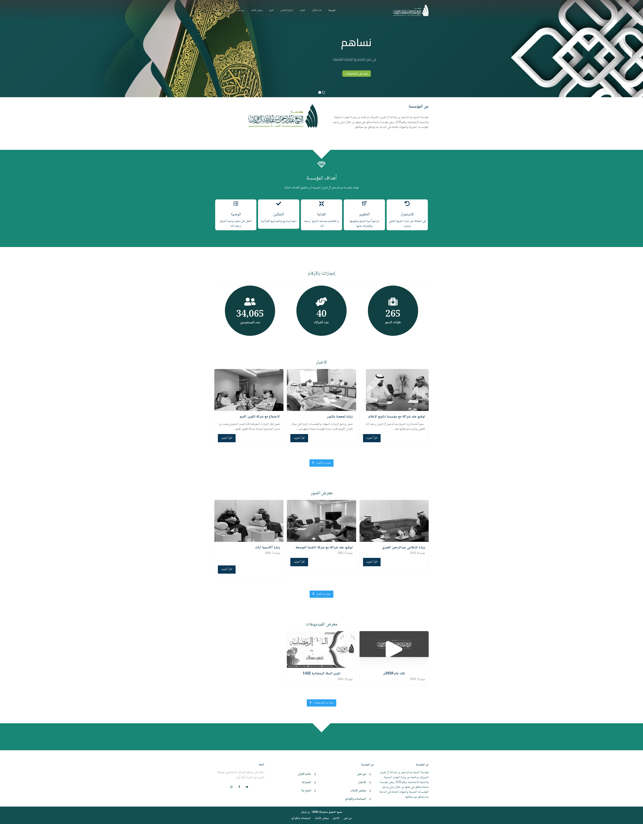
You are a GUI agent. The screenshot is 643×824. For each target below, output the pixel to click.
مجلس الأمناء (322, 818)
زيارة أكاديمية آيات (267, 548)
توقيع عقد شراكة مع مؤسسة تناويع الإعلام (396, 417)
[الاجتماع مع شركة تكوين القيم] (248, 390)
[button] (215, 10)
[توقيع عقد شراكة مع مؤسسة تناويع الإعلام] (397, 390)
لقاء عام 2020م (394, 673)
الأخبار (336, 818)
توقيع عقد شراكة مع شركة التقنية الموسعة (324, 548)
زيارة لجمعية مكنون (340, 417)
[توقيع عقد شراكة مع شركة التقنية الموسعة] (321, 521)
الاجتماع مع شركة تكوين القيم (260, 417)
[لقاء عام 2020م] (394, 649)
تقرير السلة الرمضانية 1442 (321, 673)
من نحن (348, 818)
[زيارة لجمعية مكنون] (321, 390)
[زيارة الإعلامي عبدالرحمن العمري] (394, 521)
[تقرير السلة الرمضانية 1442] (321, 649)
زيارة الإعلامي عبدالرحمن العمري (403, 548)
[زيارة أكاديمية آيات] (248, 521)
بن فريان (305, 812)
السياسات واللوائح (301, 818)
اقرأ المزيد (371, 438)
